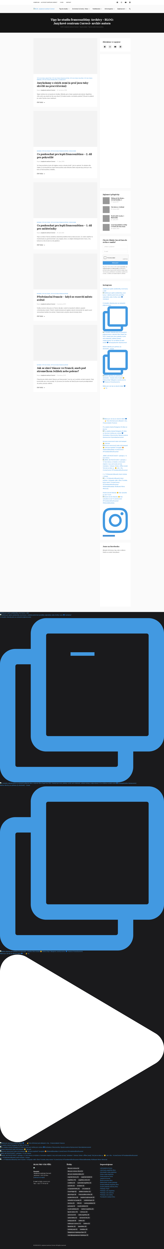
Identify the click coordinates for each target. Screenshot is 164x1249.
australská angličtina (84, 1183)
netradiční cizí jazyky (74, 1200)
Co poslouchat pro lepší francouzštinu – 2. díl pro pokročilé (64, 155)
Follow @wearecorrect (83, 654)
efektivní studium (85, 1191)
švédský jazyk (72, 1229)
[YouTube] (125, 2)
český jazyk (72, 1220)
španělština (82, 1226)
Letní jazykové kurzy (106, 1168)
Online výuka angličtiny (107, 1174)
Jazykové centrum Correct (48, 90)
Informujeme (109, 9)
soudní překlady (73, 1209)
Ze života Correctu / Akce (80, 9)
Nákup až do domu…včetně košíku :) (118, 199)
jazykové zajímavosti (87, 1197)
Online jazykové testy (106, 1176)
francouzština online (85, 1194)
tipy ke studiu (73, 1212)
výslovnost (72, 1214)
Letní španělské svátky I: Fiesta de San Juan (119, 225)
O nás (61, 2)
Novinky (39, 151)
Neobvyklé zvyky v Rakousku (117, 216)
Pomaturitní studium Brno (107, 1197)
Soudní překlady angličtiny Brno (109, 1184)
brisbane (80, 1185)
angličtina (72, 1180)
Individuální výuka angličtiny (108, 1172)
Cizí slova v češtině (117, 207)
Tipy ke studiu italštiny (77, 78)
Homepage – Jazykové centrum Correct (45, 2)
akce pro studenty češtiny (76, 1174)
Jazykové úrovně (105, 1178)
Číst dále (40, 102)
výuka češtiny (72, 1217)
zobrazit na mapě (39, 1177)
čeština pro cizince (74, 1223)
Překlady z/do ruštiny (106, 1195)
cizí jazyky (86, 1188)
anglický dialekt (86, 1177)
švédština (83, 1229)
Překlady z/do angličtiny (107, 1191)
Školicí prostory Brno (106, 1180)
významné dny (85, 1217)
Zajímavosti (121, 9)
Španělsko (71, 1226)
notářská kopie (89, 1200)
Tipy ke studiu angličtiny (44, 78)
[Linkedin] (130, 2)
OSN (79, 1203)
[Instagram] (121, 2)
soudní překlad (83, 1206)
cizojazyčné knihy (74, 1188)
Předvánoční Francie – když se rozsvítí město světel (64, 298)
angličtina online (84, 1180)
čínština (87, 1223)
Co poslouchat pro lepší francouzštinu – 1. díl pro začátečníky (64, 227)
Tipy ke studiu (63, 9)
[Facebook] (117, 2)
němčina (71, 1203)
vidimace (83, 1212)
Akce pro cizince (73, 1168)
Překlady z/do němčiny (107, 1193)
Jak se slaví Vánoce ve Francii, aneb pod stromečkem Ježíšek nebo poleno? (61, 369)
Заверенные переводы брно (77, 1232)
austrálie (71, 1185)
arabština (71, 1183)
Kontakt (68, 2)
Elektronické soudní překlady (108, 1182)
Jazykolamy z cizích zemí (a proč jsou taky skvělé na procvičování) (62, 84)
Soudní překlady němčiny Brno (109, 1186)
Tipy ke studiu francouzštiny (60, 78)
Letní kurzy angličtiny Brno (108, 1170)
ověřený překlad (89, 1203)
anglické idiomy (73, 1177)
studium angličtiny (87, 1209)
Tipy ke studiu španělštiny (50, 79)
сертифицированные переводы (78, 1235)
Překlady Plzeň (104, 1189)
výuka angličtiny (83, 1214)
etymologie (72, 1194)
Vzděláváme (96, 9)
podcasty (71, 1206)
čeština (81, 1220)
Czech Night (72, 1191)
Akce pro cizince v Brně (75, 1171)
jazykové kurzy (73, 1197)
